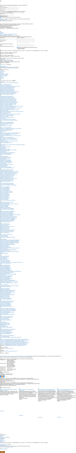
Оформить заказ (3, 16)
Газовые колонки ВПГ (4, 318)
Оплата (1, 436)
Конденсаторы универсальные (6, 153)
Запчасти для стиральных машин (7, 94)
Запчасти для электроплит (5, 154)
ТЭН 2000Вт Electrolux (8, 348)
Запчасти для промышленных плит (7, 167)
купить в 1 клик (9, 374)
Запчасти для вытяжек (4, 319)
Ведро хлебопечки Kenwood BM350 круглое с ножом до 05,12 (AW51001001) (47, 390)
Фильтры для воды (4, 313)
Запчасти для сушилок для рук (6, 331)
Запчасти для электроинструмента (7, 314)
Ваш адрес (2, 10)
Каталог (1, 439)
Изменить (2, 32)
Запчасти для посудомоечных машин (7, 237)
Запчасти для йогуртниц (5, 330)
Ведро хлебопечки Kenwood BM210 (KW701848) (7, 390)
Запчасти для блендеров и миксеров (7, 200)
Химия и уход (3, 124)
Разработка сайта (3, 447)
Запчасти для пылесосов (5, 221)
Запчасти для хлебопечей (5, 286)
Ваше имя (2, 6)
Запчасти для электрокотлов (6, 181)
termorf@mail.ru (3, 66)
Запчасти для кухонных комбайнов (7, 209)
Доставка (2, 435)
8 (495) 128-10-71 (3, 64)
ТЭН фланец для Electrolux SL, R (10, 351)
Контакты (2, 441)
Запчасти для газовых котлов (6, 306)
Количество (2, 13)
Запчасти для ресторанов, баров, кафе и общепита (10, 337)
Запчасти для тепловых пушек (6, 317)
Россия (1, 33)
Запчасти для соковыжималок (6, 327)
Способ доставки (3, 11)
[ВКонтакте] (0, 376)
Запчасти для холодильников (6, 125)
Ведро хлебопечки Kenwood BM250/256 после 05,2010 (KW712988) (65, 390)
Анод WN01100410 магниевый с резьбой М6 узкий (14, 345)
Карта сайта (2, 440)
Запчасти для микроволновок (6, 142)
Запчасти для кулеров (4, 232)
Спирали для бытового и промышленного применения (11, 262)
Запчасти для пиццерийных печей (7, 312)
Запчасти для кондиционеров (6, 332)
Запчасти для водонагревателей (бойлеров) (9, 82)
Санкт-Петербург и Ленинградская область (9, 34)
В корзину (2, 415)
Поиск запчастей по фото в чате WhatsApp (9, 67)
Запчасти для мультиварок (5, 299)
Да (0, 31)
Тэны (1, 254)
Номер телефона (4, 7)
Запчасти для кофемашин (5, 263)
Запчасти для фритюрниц (5, 333)
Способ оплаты (3, 12)
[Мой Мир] (3, 376)
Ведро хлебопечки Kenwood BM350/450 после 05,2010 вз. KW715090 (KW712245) (27, 390)
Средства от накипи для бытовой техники (8, 120)
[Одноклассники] (2, 376)
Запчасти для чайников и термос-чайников (9, 282)
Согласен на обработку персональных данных (10, 17)
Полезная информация (5, 437)
